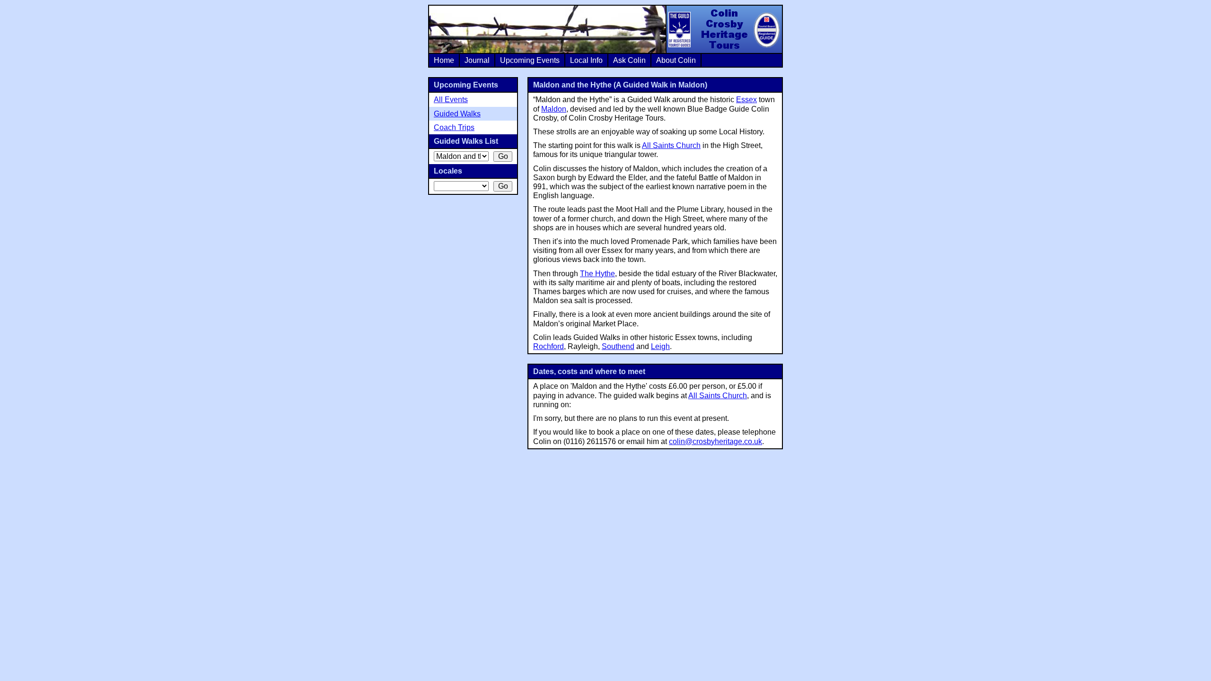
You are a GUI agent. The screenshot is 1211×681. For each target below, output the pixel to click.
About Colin (676, 60)
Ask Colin (629, 60)
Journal (477, 60)
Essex (746, 100)
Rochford (548, 346)
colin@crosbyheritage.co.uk (715, 441)
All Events (451, 100)
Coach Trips (454, 127)
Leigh (660, 346)
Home (444, 60)
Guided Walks (457, 114)
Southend (618, 346)
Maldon (553, 109)
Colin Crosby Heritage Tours (724, 29)
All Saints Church (671, 145)
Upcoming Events (530, 60)
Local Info (586, 60)
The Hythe (597, 274)
